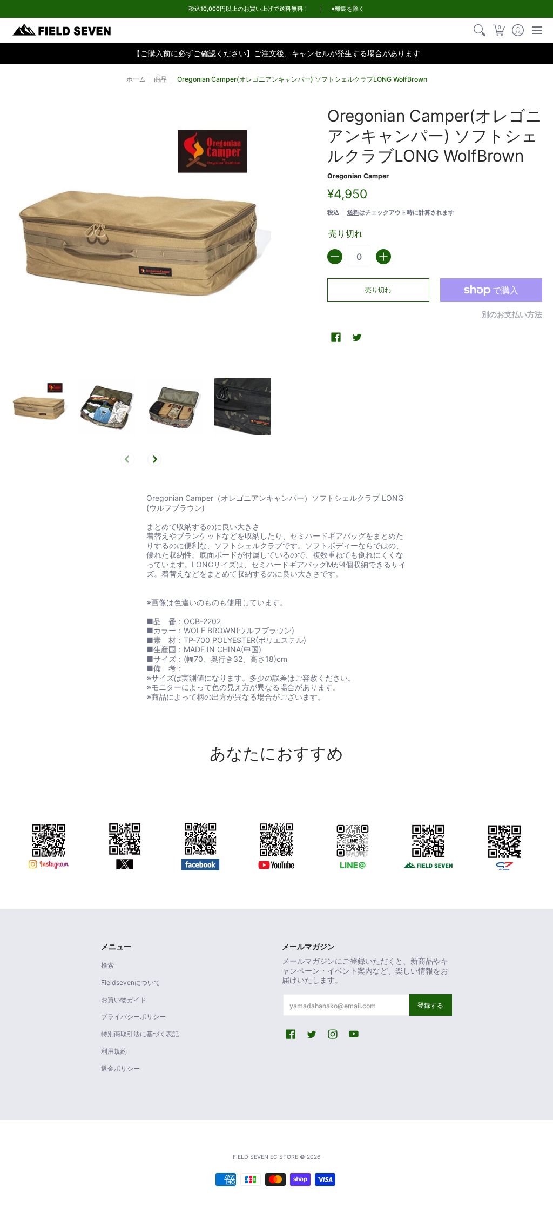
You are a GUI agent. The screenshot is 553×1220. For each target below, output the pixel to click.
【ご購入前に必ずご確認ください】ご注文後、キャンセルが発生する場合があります (276, 53)
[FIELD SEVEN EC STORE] (62, 30)
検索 (107, 965)
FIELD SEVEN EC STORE (265, 1157)
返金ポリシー (120, 1068)
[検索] (479, 30)
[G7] (504, 844)
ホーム (136, 79)
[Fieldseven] (428, 844)
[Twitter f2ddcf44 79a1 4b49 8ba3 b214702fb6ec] (125, 844)
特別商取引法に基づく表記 (140, 1034)
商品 (160, 79)
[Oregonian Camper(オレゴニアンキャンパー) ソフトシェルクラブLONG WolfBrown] (39, 406)
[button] (498, 30)
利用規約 (114, 1051)
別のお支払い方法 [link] (512, 314)
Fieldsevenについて (130, 982)
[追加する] (383, 256)
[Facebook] (200, 844)
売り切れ (378, 290)
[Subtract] (334, 256)
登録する (430, 1005)
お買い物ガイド (123, 1000)
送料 (353, 212)
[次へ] (154, 459)
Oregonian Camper (358, 176)
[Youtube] (276, 844)
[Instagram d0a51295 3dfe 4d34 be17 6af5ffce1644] (49, 844)
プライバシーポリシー (133, 1017)
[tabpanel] (276, 599)
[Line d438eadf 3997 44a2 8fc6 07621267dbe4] (352, 844)
